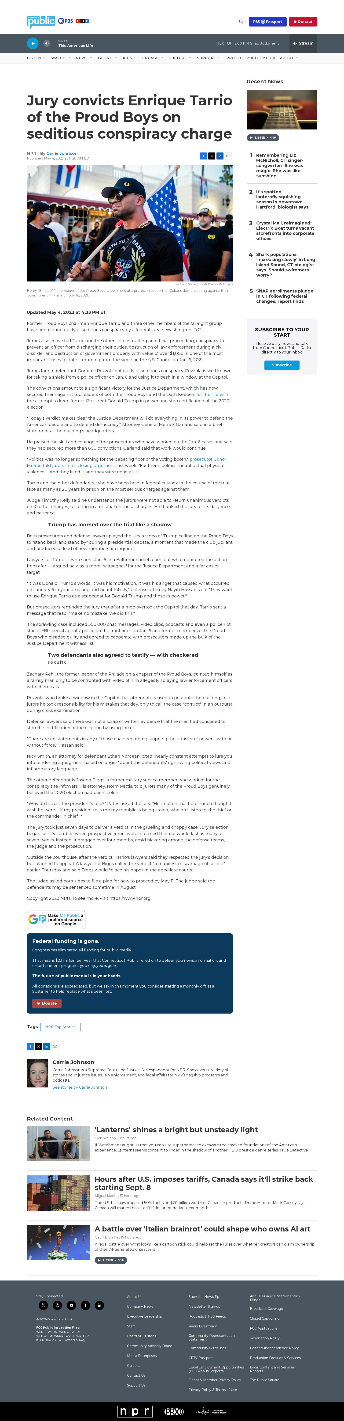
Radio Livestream (203, 1326)
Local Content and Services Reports (272, 1369)
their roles (213, 394)
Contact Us (136, 1376)
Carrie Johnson (62, 153)
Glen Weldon (105, 1138)
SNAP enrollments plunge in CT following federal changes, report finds (284, 296)
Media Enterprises (142, 1356)
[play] (33, 43)
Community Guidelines (207, 1348)
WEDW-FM (44, 1336)
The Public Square (264, 1380)
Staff (131, 1326)
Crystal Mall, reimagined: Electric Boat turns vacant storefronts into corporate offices (285, 231)
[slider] (54, 43)
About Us (134, 1297)
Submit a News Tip (204, 1297)
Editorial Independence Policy (274, 1348)
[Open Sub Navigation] (45, 58)
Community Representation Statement (212, 1337)
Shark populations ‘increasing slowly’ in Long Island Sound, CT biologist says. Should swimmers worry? (285, 265)
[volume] (47, 43)
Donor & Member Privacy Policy (215, 1380)
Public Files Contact (49, 1340)
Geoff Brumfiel (107, 1237)
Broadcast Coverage (266, 1309)
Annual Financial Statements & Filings (275, 1298)
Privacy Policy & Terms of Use (213, 1390)
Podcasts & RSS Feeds (207, 1316)
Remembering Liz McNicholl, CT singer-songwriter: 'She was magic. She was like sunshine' (280, 166)
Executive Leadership (144, 1316)
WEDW (64, 1332)
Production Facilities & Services (275, 1358)
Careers (133, 1366)
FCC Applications (263, 1328)
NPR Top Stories (60, 1027)
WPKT (70, 1336)
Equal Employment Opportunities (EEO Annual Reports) (216, 1369)
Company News (140, 1307)
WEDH (41, 1332)
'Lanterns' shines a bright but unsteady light (176, 1129)
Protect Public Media (250, 58)
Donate (305, 21)
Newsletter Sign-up (204, 1307)
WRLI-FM (82, 1336)
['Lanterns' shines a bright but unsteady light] (58, 1143)
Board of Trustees (141, 1336)
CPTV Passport (201, 1358)
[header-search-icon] (241, 22)
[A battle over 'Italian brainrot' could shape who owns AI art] (58, 1242)
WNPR (58, 1336)
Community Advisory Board (149, 1346)
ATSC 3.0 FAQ (75, 1340)
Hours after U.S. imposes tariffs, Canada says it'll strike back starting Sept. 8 (204, 1183)
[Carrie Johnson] (37, 1073)
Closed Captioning (265, 1319)
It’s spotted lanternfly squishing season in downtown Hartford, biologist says (282, 200)
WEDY (76, 1332)
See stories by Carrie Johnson (80, 1087)
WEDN (52, 1332)
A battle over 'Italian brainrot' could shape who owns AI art (202, 1229)
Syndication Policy (265, 1338)
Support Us (136, 1385)
